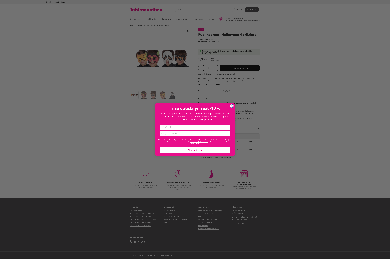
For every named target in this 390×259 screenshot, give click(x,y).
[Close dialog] (231, 106)
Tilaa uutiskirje (195, 150)
